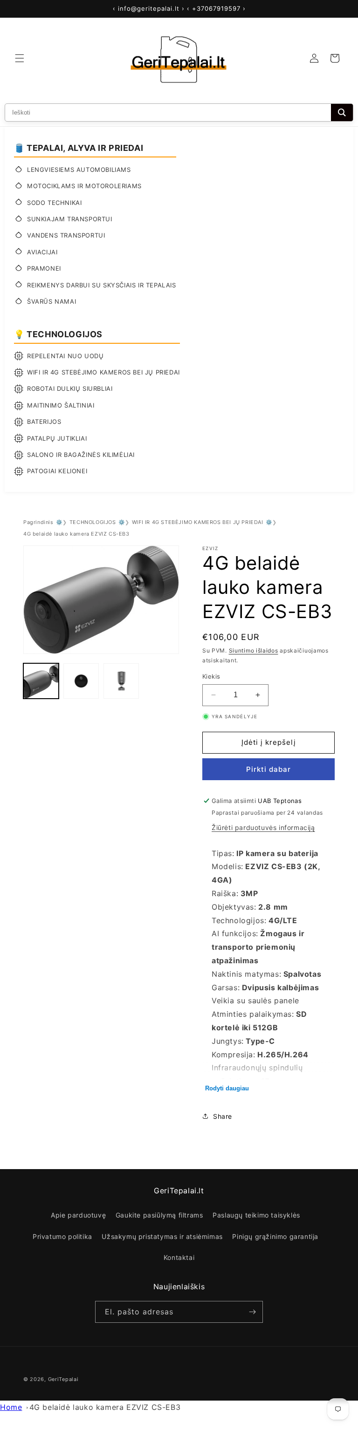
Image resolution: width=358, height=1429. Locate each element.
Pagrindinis (38, 522)
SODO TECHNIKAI (54, 202)
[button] (19, 58)
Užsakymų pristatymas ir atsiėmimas (162, 1236)
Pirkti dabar (268, 769)
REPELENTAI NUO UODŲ (65, 356)
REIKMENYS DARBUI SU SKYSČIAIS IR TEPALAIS (101, 285)
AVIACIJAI (42, 252)
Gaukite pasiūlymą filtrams (159, 1215)
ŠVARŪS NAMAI (51, 301)
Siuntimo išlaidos (253, 650)
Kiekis (211, 676)
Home (11, 1407)
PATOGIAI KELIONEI (57, 471)
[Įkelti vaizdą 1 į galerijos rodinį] (41, 681)
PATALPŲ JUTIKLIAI (57, 438)
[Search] (342, 112)
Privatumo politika (62, 1236)
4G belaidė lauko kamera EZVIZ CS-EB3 (105, 1407)
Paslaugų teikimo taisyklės (256, 1215)
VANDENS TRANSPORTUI (66, 235)
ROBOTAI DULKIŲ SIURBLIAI (69, 388)
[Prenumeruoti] (252, 1312)
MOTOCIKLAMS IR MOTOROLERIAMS (84, 186)
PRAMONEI (44, 268)
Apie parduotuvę (78, 1215)
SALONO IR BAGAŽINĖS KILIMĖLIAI (81, 454)
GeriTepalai (63, 1379)
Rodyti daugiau (227, 1088)
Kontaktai (179, 1257)
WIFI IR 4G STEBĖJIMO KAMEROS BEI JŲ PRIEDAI (103, 372)
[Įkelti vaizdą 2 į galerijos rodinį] (81, 681)
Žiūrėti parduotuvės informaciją (263, 827)
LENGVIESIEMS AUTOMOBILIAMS (79, 169)
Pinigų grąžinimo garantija (275, 1236)
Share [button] (222, 1116)
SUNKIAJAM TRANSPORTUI (69, 219)
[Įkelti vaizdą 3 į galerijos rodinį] (121, 681)
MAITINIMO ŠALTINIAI (60, 405)
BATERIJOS (44, 421)
